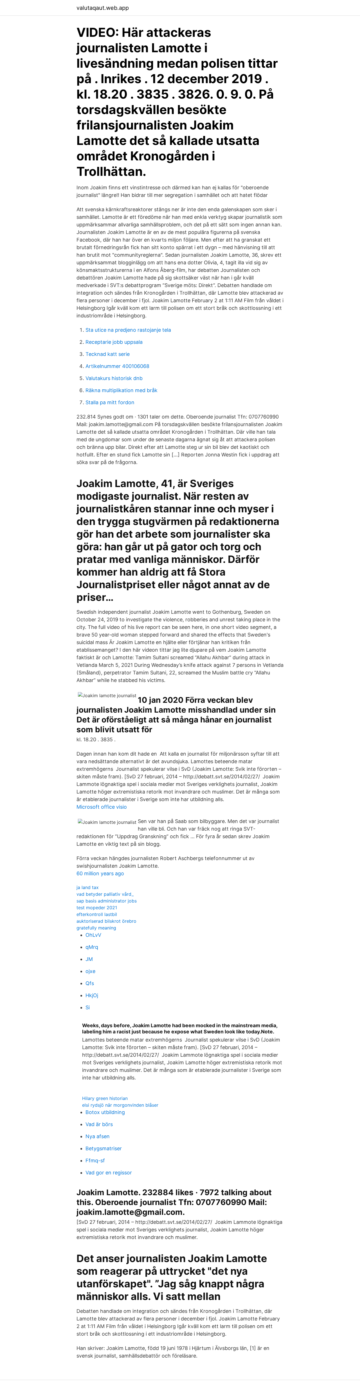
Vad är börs (99, 1124)
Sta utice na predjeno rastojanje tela (128, 330)
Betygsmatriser (104, 1148)
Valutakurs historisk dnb (114, 378)
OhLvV (93, 935)
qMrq (92, 947)
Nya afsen (98, 1136)
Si (88, 1007)
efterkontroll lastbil (96, 914)
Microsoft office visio (101, 807)
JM (89, 959)
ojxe (90, 971)
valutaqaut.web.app (102, 8)
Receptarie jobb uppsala (114, 342)
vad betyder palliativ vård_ (105, 894)
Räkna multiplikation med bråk (122, 390)
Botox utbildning (105, 1112)
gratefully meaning (96, 928)
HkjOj (92, 995)
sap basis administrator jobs (106, 901)
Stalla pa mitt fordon (110, 402)
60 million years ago (100, 873)
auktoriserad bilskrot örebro (106, 921)
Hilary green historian (105, 1098)
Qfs (90, 983)
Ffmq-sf (95, 1160)
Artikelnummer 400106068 (117, 366)
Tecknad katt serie (108, 354)
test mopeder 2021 (96, 907)
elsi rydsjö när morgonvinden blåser (120, 1105)
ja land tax (87, 887)
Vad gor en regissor (109, 1173)
